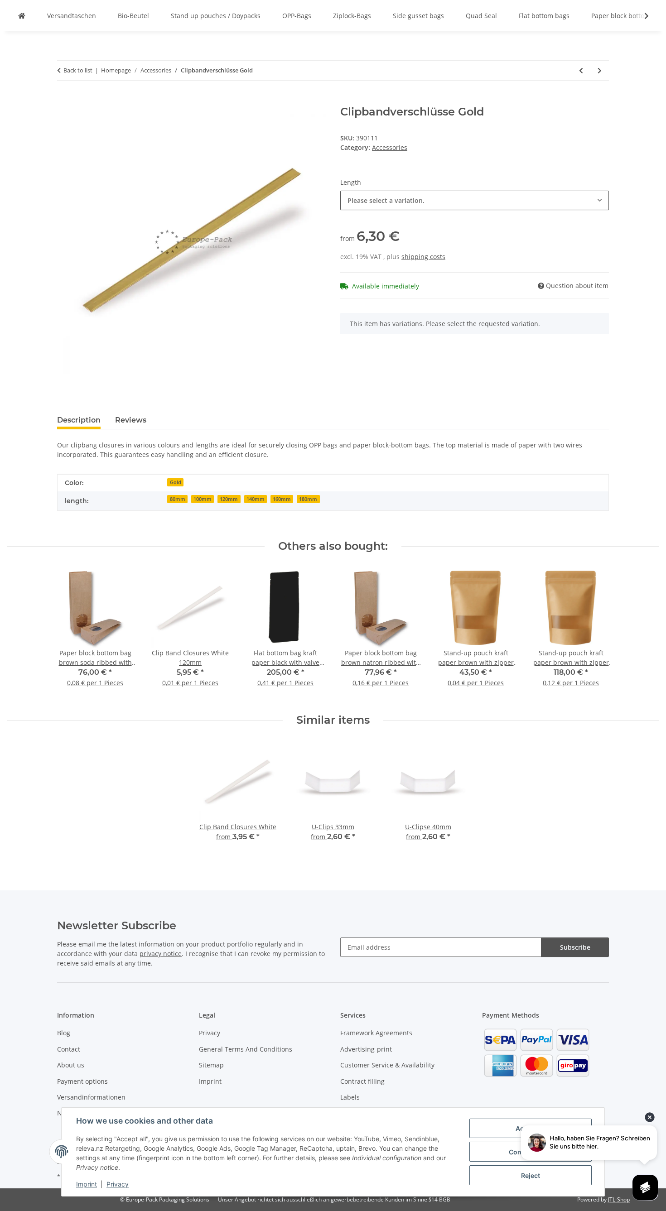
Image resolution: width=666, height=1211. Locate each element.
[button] (641, 15)
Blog (63, 1032)
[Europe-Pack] (21, 15)
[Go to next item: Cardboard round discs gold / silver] (599, 70)
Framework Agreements (376, 1032)
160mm (282, 499)
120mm (229, 499)
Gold (175, 482)
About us (70, 1065)
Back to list (77, 70)
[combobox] (474, 200)
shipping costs (423, 256)
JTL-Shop (619, 1199)
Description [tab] (79, 420)
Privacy (117, 1184)
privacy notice (161, 953)
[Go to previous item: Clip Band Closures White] (581, 70)
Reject (530, 1175)
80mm (177, 499)
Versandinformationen (91, 1097)
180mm (308, 499)
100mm (202, 499)
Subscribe (575, 947)
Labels (350, 1097)
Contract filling (362, 1081)
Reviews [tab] (130, 420)
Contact (68, 1049)
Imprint (86, 1184)
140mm (255, 499)
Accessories (389, 147)
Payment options (82, 1081)
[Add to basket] (64, 101)
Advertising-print (366, 1049)
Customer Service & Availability (387, 1065)
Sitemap (211, 1065)
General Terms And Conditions (245, 1049)
